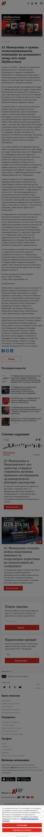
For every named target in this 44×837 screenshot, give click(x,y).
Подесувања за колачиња (22, 830)
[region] (22, 821)
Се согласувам (22, 825)
